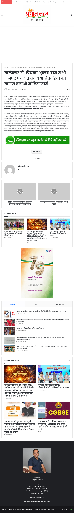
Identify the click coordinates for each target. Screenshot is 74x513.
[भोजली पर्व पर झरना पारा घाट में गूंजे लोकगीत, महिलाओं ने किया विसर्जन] (14, 224)
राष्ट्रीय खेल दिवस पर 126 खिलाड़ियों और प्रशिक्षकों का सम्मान (27, 2)
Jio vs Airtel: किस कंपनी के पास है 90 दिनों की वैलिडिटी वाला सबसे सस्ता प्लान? (41, 311)
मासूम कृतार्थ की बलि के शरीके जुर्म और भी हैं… (30, 328)
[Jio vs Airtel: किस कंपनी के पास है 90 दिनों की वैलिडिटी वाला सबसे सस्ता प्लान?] (9, 313)
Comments (60, 304)
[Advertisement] (37, 45)
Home (8, 67)
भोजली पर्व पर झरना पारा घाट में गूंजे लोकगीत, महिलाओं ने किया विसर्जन (13, 233)
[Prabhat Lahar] (37, 14)
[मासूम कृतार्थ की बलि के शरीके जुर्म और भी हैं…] (9, 331)
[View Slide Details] (37, 140)
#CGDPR (37, 152)
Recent (36, 304)
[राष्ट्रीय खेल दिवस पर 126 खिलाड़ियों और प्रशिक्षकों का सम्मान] (60, 224)
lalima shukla (11, 89)
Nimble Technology (48, 509)
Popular (13, 304)
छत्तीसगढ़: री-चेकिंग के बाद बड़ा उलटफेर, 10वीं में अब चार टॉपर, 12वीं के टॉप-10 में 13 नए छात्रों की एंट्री (52, 425)
